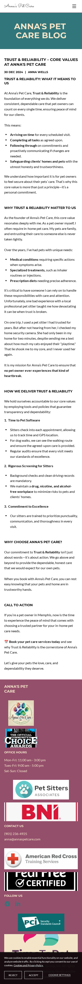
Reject (13, 975)
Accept (33, 975)
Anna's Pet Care (19, 6)
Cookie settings (59, 974)
